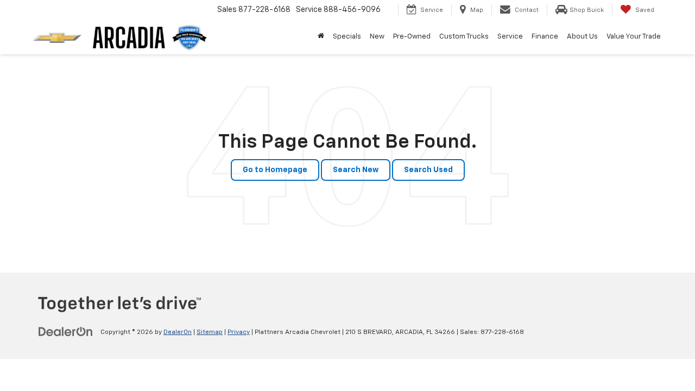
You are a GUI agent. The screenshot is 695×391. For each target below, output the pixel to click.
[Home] (320, 37)
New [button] (377, 36)
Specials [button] (347, 36)
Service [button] (510, 36)
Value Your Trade (633, 36)
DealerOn (177, 332)
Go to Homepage (275, 170)
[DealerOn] (65, 332)
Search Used (428, 170)
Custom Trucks (464, 36)
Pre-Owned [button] (412, 36)
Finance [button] (545, 36)
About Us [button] (582, 36)
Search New (355, 170)
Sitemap (210, 332)
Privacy (239, 332)
